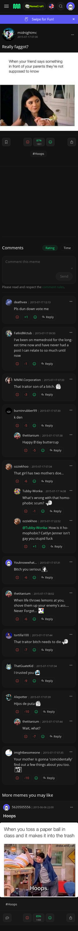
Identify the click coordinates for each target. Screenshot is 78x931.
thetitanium (31, 435)
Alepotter (20, 697)
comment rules (53, 287)
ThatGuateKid (23, 666)
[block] (72, 34)
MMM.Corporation (27, 380)
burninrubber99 (25, 410)
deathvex (20, 302)
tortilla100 (21, 635)
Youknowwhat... (25, 562)
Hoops (39, 154)
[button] (61, 6)
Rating (50, 248)
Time (67, 248)
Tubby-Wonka (32, 491)
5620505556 (21, 807)
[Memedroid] (16, 6)
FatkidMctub (23, 333)
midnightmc (27, 32)
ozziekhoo (21, 466)
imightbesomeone (27, 752)
